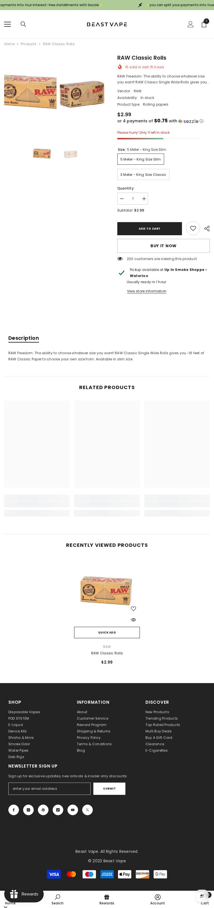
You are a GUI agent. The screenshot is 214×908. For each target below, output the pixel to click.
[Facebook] (13, 810)
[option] (30, 92)
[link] (193, 228)
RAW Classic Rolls (107, 653)
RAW (138, 91)
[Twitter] (87, 810)
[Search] (23, 24)
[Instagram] (28, 810)
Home (9, 44)
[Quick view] (133, 620)
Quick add (107, 632)
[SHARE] (205, 228)
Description (23, 337)
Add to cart (149, 229)
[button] (163, 121)
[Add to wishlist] (133, 608)
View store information (146, 291)
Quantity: (125, 188)
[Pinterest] (43, 810)
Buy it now (163, 246)
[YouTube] (72, 810)
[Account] (191, 24)
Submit (109, 788)
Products (29, 44)
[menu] (7, 24)
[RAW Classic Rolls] (107, 591)
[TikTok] (58, 810)
